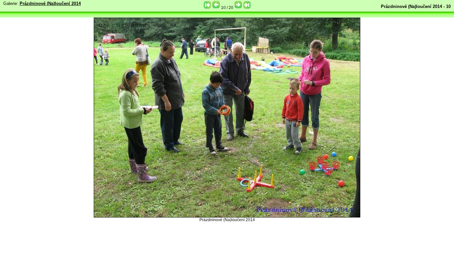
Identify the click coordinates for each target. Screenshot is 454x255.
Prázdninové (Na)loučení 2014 (50, 3)
